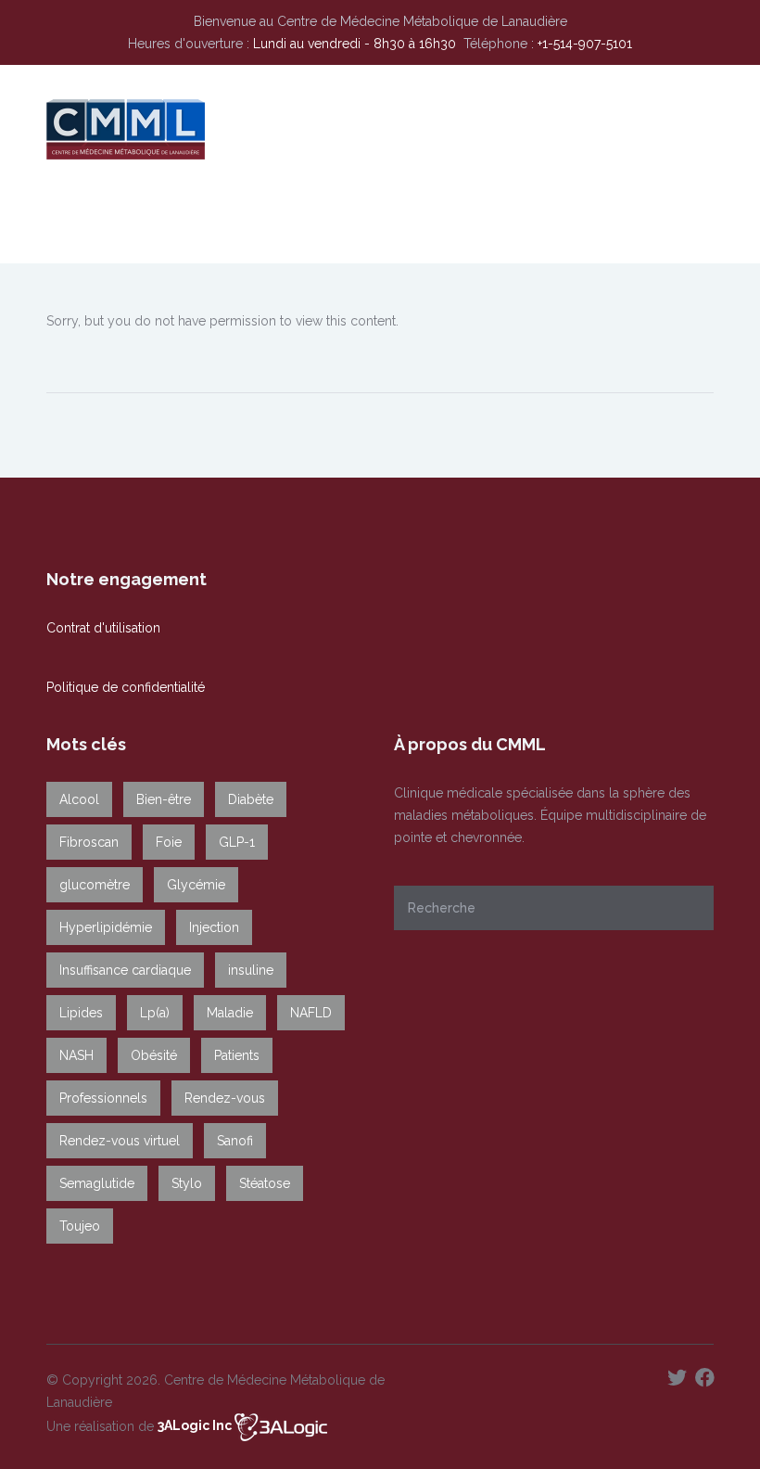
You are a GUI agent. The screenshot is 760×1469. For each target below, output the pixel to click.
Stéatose (264, 1183)
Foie (169, 842)
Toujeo (79, 1226)
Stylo (186, 1183)
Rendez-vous (224, 1098)
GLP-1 (237, 842)
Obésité (154, 1055)
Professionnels (103, 1098)
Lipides (81, 1012)
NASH (76, 1055)
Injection (214, 927)
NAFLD (311, 1012)
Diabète (250, 799)
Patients (237, 1055)
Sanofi (235, 1140)
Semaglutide (96, 1183)
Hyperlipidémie (105, 927)
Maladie (230, 1012)
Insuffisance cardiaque (125, 970)
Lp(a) (155, 1012)
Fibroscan (89, 842)
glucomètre (94, 884)
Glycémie (196, 884)
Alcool (79, 799)
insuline (250, 970)
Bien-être (163, 799)
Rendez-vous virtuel (119, 1140)
